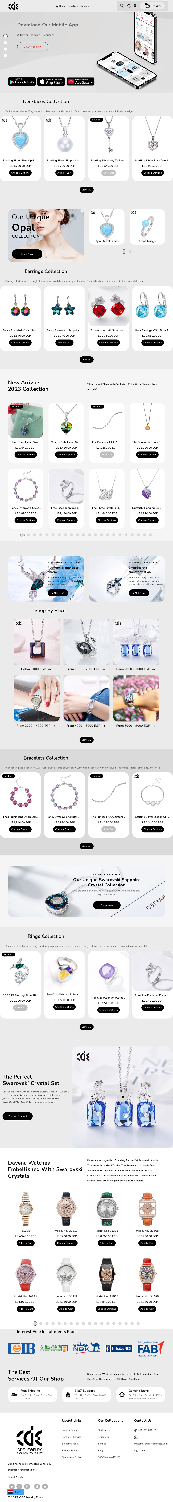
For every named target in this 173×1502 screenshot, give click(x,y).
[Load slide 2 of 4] (5, 42)
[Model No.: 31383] (106, 1209)
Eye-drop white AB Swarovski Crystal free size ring (80, 994)
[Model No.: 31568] (147, 1209)
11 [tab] (83, 534)
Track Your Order (71, 1457)
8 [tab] (65, 534)
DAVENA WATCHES (109, 1457)
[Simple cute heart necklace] (66, 420)
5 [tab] (46, 534)
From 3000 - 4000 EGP (34, 726)
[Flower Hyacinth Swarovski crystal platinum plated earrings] (108, 306)
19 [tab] (132, 534)
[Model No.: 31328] (66, 1274)
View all (87, 189)
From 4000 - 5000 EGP (83, 726)
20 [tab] (138, 534)
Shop (84, 6)
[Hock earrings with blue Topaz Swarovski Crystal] (152, 306)
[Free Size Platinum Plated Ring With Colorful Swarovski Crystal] (66, 486)
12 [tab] (89, 534)
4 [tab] (40, 534)
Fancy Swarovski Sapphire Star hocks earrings (75, 330)
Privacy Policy (69, 1430)
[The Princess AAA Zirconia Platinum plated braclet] (106, 420)
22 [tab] (150, 534)
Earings (102, 1443)
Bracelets (103, 1437)
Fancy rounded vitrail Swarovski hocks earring (32, 330)
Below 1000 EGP (33, 669)
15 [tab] (107, 534)
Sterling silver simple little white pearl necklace (78, 160)
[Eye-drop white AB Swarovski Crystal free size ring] (64, 971)
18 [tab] (126, 534)
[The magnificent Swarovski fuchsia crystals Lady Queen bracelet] (20, 792)
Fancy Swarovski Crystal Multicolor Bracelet (38, 508)
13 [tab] (95, 534)
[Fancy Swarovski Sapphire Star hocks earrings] (64, 306)
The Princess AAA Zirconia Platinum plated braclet (123, 817)
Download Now (33, 46)
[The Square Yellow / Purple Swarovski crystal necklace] (147, 420)
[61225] (25, 1209)
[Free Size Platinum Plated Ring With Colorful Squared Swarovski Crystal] (108, 972)
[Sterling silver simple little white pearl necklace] (64, 136)
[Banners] (46, 578)
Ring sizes (73, 6)
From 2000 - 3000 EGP (133, 669)
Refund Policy (69, 1450)
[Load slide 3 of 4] (5, 49)
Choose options (20, 172)
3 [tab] (34, 534)
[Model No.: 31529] (106, 1274)
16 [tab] (113, 534)
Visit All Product (17, 1116)
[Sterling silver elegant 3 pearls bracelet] (152, 792)
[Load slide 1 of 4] (5, 36)
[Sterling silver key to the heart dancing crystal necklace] (108, 136)
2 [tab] (130, 251)
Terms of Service (71, 1437)
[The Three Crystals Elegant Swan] (106, 486)
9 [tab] (71, 534)
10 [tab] (77, 534)
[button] (122, 5)
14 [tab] (101, 534)
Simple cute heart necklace (69, 442)
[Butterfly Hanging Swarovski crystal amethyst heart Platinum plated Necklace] (147, 486)
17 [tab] (119, 534)
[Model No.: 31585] (147, 1274)
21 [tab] (144, 534)
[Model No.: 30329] (25, 1274)
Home (62, 6)
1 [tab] (124, 251)
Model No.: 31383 (106, 1231)
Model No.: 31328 (66, 1296)
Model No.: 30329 (25, 1296)
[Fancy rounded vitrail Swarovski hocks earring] (20, 306)
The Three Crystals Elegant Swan (113, 508)
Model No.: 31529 (106, 1296)
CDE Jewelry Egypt (31, 1497)
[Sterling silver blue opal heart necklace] (20, 136)
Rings (101, 1450)
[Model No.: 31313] (66, 1209)
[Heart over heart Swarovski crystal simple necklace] (25, 420)
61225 (25, 1231)
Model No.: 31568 (147, 1231)
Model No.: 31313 (66, 1231)
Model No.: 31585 (147, 1296)
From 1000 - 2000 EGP (83, 669)
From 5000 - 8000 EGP (133, 726)
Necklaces (104, 1430)
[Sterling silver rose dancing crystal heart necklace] (152, 136)
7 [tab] (59, 534)
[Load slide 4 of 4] (5, 55)
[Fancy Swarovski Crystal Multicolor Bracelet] (25, 486)
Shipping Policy (70, 1443)
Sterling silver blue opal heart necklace (28, 160)
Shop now (27, 254)
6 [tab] (53, 534)
